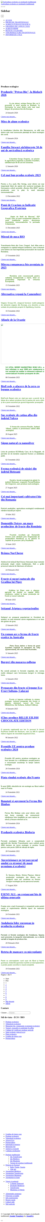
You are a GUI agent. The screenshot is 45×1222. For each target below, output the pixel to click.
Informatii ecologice (13, 1145)
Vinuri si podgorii (12, 1181)
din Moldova (15, 1159)
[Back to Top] (2, 1220)
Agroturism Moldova (13, 1171)
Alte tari (13, 1169)
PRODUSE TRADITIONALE (17, 22)
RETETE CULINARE (14, 30)
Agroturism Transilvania (14, 1173)
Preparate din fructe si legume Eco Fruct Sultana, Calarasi (21, 689)
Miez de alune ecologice (15, 121)
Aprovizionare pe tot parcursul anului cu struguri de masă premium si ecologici (19, 863)
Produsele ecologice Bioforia (18, 832)
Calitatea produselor (13, 1151)
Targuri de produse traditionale (21, 1163)
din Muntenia (15, 1161)
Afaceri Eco (10, 1140)
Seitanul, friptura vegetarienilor (20, 608)
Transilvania (14, 1188)
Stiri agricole (10, 1204)
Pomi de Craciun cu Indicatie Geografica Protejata (18, 206)
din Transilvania (16, 1157)
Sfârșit (8, 1004)
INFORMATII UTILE (14, 35)
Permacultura (10, 1038)
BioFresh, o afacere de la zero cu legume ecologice (20, 388)
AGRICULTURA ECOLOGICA (18, 24)
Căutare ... (4, 1013)
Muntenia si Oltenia (17, 1190)
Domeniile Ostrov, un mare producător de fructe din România (21, 525)
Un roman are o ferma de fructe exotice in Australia (20, 636)
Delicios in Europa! (13, 1165)
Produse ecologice (12, 1022)
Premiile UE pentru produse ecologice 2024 (17, 748)
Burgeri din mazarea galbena (18, 662)
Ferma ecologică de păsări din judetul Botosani (19, 470)
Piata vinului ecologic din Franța (20, 777)
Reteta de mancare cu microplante (21, 951)
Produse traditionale (13, 1155)
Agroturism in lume (13, 1178)
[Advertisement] (22, 60)
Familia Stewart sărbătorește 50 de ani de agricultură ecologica (21, 149)
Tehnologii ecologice (13, 1024)
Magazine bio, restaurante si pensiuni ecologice (23, 1026)
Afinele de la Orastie (13, 319)
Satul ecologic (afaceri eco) (15, 1032)
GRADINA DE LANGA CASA (18, 26)
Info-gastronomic (12, 1198)
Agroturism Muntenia (13, 1175)
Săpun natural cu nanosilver (17, 442)
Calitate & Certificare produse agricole (19, 1030)
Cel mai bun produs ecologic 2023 (21, 175)
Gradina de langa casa (14, 1036)
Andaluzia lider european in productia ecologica (17, 924)
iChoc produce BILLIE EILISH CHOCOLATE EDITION (20, 719)
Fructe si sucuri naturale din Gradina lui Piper (18, 580)
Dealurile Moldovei (17, 1186)
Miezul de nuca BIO (13, 236)
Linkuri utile (10, 1202)
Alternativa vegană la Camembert (21, 294)
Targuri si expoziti (12, 1149)
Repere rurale (10, 1200)
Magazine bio (10, 1147)
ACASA (9, 20)
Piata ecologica (11, 1034)
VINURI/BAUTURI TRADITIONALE (20, 33)
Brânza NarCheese (12, 553)
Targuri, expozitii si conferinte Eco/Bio (20, 1028)
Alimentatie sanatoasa (13, 1194)
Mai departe (10, 1001)
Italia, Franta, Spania (17, 1167)
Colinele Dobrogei (17, 1184)
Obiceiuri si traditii (12, 1196)
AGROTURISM (12, 28)
